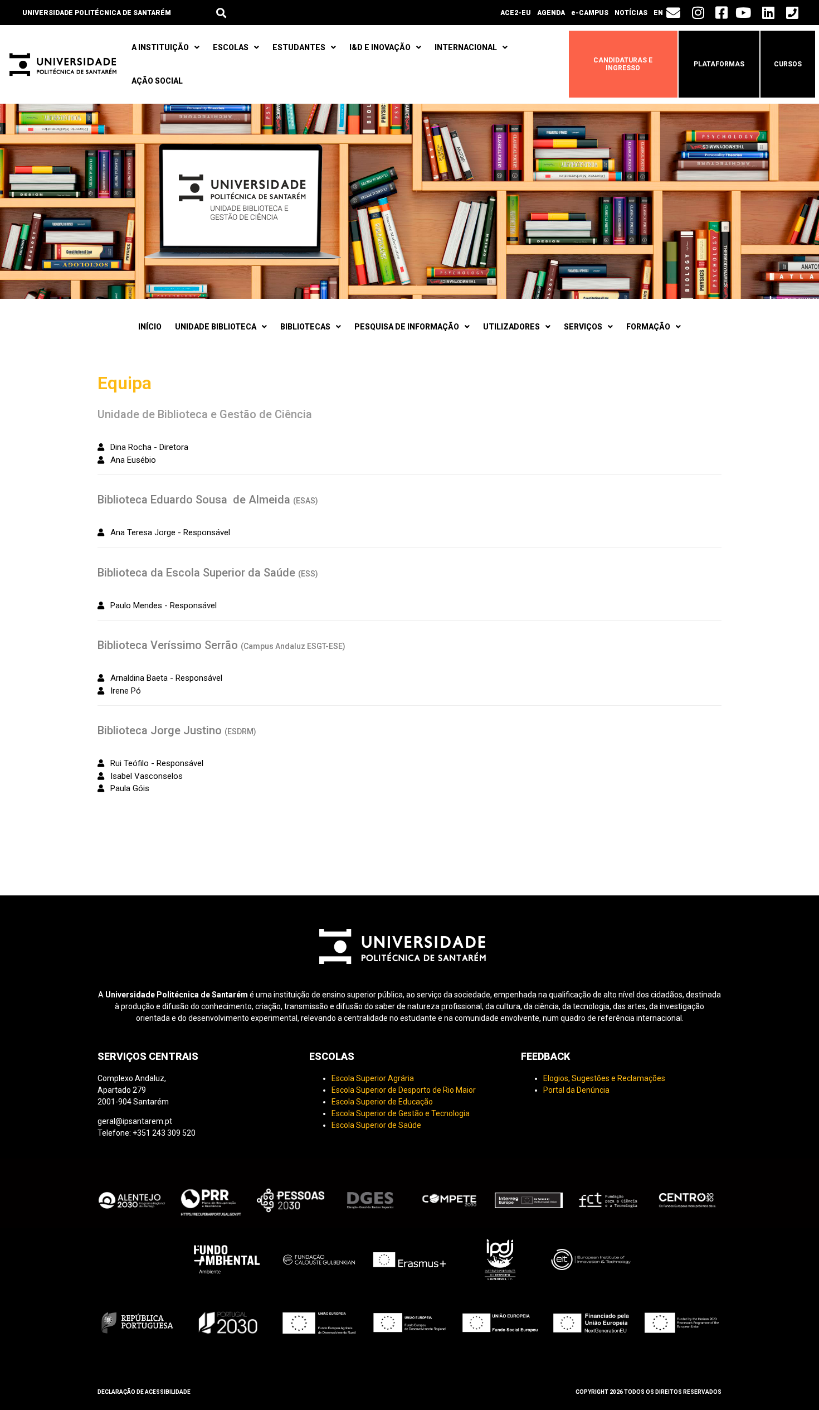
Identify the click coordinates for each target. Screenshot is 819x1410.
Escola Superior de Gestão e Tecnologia (401, 1113)
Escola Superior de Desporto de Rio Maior (404, 1090)
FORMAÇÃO (648, 326)
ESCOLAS (230, 47)
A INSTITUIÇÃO (160, 47)
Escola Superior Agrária (373, 1078)
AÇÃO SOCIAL (157, 80)
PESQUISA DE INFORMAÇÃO (406, 326)
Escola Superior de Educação (382, 1101)
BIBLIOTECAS (305, 326)
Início (150, 326)
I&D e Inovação (380, 47)
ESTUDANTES (298, 47)
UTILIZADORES (511, 326)
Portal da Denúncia (576, 1090)
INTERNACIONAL (466, 47)
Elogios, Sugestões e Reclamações (604, 1078)
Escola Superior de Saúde (376, 1125)
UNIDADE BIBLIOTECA (215, 326)
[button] (221, 12)
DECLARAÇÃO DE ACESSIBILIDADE (144, 1392)
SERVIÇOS (583, 326)
